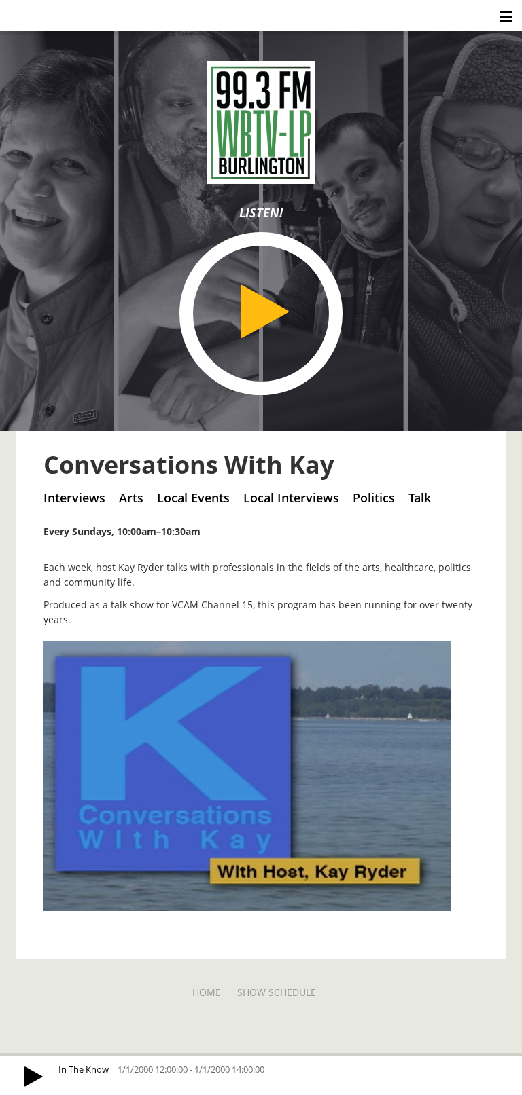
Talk (419, 497)
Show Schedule (276, 992)
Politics (374, 497)
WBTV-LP (38, 14)
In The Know (83, 1069)
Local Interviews (291, 497)
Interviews (74, 497)
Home (206, 992)
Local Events (193, 497)
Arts (131, 497)
